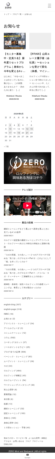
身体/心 (7, 418)
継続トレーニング (12, 408)
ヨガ (6, 365)
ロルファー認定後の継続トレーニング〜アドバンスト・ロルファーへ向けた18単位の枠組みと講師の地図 (27, 243)
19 (18, 132)
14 (27, 128)
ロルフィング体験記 (13, 375)
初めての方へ (9, 438)
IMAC (6, 313)
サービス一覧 (21, 438)
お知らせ (8, 318)
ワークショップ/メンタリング (17, 384)
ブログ (28, 441)
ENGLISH (8, 444)
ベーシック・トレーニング (16, 356)
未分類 (7, 399)
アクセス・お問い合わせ (14, 441)
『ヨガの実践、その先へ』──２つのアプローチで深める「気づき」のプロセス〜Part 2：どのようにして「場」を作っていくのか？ (27, 258)
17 (10, 132)
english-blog (9, 304)
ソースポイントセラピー (15, 347)
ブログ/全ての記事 (12, 351)
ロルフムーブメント (13, 380)
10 (10, 128)
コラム (7, 337)
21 (27, 132)
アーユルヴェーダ (12, 328)
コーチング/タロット (13, 342)
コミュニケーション (13, 332)
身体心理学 (9, 422)
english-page (10, 309)
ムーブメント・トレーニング (17, 361)
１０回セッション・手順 (15, 427)
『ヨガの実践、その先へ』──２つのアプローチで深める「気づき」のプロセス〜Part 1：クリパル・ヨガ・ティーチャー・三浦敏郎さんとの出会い (27, 272)
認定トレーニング (12, 413)
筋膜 (6, 403)
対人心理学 (9, 389)
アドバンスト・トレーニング (17, 323)
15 (31, 128)
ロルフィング (10, 370)
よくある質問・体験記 (38, 438)
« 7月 (6, 146)
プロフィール (37, 441)
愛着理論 (8, 394)
